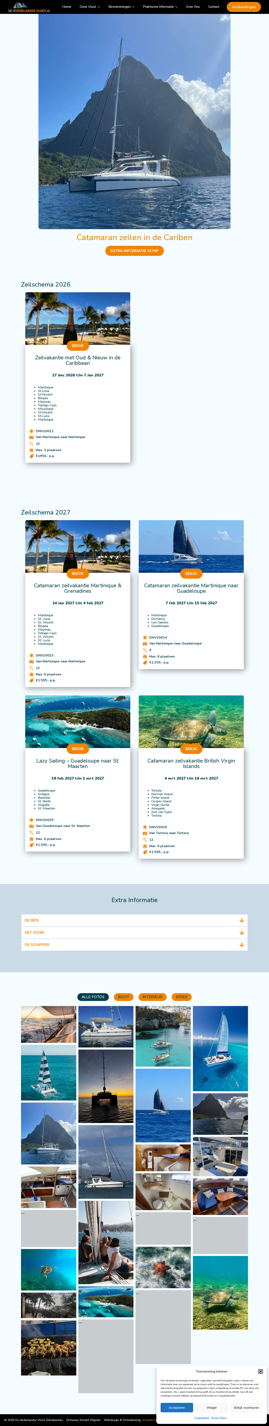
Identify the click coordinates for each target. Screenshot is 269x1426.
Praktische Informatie (158, 6)
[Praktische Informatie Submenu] (178, 7)
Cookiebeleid (201, 1417)
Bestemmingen (119, 6)
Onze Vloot (88, 6)
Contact (213, 6)
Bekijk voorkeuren (246, 1408)
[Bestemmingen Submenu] (135, 7)
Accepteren (177, 1408)
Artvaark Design (152, 1420)
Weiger (212, 1408)
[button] (260, 1371)
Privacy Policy (219, 1417)
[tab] (93, 997)
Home (66, 6)
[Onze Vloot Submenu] (100, 7)
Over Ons (193, 6)
